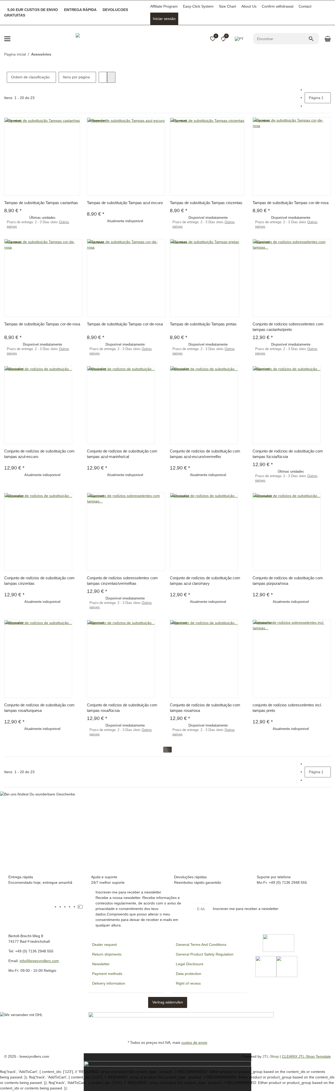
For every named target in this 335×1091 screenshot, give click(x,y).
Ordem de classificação (30, 77)
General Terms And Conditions (201, 944)
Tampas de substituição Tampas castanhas (41, 202)
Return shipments (106, 954)
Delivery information (108, 983)
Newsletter (101, 964)
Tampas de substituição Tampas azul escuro (125, 202)
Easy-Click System (198, 6)
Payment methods (107, 974)
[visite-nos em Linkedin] (84, 907)
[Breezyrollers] (112, 38)
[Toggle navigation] (7, 39)
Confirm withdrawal (277, 6)
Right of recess (188, 983)
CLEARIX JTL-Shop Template (306, 1056)
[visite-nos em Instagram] (75, 907)
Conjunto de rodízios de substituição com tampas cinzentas (39, 581)
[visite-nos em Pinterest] (70, 907)
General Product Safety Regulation (204, 954)
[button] (213, 39)
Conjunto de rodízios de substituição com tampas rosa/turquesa (39, 708)
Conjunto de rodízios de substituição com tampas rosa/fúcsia (122, 708)
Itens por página (76, 77)
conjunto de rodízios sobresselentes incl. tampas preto (287, 708)
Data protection (188, 974)
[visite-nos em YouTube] (66, 907)
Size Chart (227, 6)
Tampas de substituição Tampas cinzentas (206, 202)
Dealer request (104, 944)
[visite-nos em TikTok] (80, 907)
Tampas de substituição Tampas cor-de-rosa (290, 202)
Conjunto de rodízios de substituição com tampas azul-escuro (39, 454)
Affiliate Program (164, 6)
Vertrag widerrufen (167, 1002)
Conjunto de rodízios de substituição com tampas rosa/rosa (205, 708)
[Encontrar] (313, 39)
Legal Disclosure (189, 964)
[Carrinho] (327, 39)
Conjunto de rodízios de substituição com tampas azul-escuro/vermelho (205, 454)
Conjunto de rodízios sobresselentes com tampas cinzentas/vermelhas (122, 581)
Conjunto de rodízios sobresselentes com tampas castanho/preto (288, 327)
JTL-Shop (271, 1056)
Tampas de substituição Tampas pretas (203, 324)
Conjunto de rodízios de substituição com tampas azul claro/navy (205, 581)
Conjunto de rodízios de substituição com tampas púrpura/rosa (288, 581)
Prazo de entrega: (38, 224)
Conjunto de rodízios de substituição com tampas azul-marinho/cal (122, 454)
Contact (305, 6)
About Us (248, 6)
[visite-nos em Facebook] (61, 907)
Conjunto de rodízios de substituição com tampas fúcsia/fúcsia (288, 454)
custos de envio (194, 1042)
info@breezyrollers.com (39, 961)
